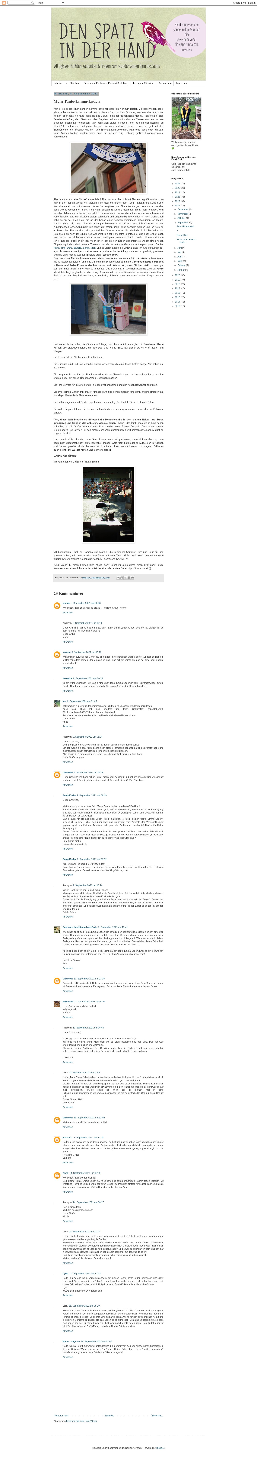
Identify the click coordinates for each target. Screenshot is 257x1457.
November (183, 214)
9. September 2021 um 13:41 (113, 927)
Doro (69, 247)
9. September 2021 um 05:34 (88, 737)
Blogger (160, 1448)
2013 (178, 306)
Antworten (68, 612)
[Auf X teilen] (125, 578)
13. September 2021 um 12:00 (89, 1117)
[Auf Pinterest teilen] (132, 578)
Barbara (67, 1137)
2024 (178, 192)
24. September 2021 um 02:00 (96, 1341)
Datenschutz (164, 83)
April (180, 256)
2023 (178, 196)
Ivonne (66, 603)
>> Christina (72, 83)
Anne (56, 247)
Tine (63, 247)
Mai (179, 252)
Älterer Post (157, 1415)
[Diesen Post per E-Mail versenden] (118, 578)
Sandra (77, 247)
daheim (58, 83)
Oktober (181, 218)
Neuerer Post (61, 1415)
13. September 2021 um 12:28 (88, 1137)
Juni (179, 248)
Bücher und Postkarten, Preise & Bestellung (106, 83)
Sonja (86, 247)
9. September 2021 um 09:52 (92, 859)
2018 (178, 284)
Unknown (68, 772)
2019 (178, 279)
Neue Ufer (182, 235)
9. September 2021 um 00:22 (86, 652)
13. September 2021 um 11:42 (84, 1072)
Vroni (93, 247)
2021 (178, 205)
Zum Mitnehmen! (185, 226)
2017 (178, 288)
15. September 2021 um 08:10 (84, 1306)
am (64, 701)
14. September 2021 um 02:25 (84, 1173)
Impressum (181, 83)
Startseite (109, 1415)
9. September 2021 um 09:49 (92, 795)
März (180, 261)
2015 (178, 297)
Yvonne (67, 652)
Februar (181, 265)
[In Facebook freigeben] (129, 578)
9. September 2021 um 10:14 (88, 885)
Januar (181, 270)
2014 (178, 301)
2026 (178, 183)
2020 (178, 275)
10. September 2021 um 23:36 (89, 978)
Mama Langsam (71, 1341)
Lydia (65, 1273)
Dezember (183, 209)
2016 (178, 293)
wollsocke (68, 1001)
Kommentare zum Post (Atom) (81, 1421)
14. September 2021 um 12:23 (85, 1273)
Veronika (67, 678)
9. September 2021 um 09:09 (88, 772)
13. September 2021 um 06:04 (88, 1027)
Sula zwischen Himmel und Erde (80, 927)
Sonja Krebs (69, 795)
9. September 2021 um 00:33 (88, 678)
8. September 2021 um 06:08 (86, 603)
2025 (178, 188)
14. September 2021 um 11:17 (84, 1231)
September (183, 222)
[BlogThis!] (122, 578)
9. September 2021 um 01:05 (82, 701)
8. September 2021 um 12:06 (88, 623)
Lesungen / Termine (143, 83)
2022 (178, 201)
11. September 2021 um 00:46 (90, 1001)
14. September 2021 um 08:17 (88, 1202)
